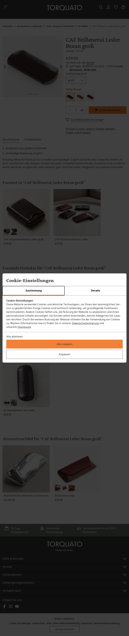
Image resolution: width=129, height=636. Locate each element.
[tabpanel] (64, 314)
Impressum (24, 327)
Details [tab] (95, 290)
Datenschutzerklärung (85, 323)
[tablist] (64, 291)
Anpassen (64, 354)
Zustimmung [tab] (33, 290)
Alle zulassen (64, 344)
